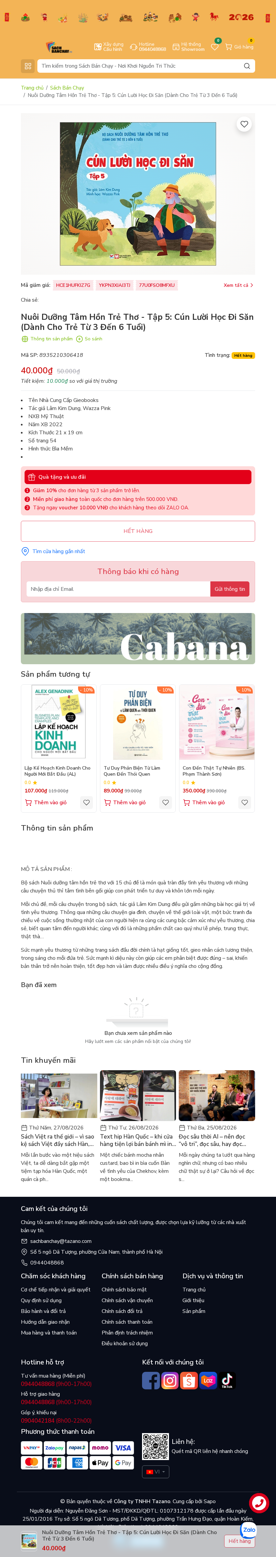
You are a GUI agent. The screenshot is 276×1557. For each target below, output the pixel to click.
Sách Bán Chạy (67, 87)
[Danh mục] (28, 66)
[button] (245, 748)
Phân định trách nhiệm (127, 1332)
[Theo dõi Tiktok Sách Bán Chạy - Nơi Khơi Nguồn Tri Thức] (227, 1381)
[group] (138, 194)
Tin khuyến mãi (48, 1060)
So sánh (93, 339)
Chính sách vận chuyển (127, 1300)
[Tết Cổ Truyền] (138, 17)
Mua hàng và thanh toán (49, 1332)
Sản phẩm (193, 1311)
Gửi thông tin (230, 589)
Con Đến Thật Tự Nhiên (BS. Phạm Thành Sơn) (214, 771)
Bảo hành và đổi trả (43, 1311)
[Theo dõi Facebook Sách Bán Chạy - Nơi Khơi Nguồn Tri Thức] (151, 1381)
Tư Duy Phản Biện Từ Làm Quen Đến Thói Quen (132, 771)
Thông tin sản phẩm (51, 339)
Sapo (209, 1501)
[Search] (247, 65)
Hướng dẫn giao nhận (45, 1322)
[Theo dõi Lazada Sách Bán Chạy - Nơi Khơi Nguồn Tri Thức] (208, 1381)
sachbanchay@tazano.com (61, 1241)
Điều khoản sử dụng (125, 1343)
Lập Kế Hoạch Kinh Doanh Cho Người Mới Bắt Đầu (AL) (58, 771)
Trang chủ (32, 87)
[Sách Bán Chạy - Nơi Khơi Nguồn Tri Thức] (49, 46)
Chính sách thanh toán (127, 1322)
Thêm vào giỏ (50, 802)
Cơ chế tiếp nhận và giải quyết (56, 1289)
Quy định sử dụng (41, 1300)
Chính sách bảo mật (124, 1289)
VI (157, 1472)
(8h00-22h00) (56, 1421)
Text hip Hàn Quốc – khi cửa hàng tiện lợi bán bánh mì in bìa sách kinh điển (136, 1140)
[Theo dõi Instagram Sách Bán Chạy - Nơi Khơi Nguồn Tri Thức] (170, 1381)
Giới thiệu (193, 1300)
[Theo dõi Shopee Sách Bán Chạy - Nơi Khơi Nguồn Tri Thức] (189, 1381)
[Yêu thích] (244, 124)
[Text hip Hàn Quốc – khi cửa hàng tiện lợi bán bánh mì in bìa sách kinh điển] (138, 1095)
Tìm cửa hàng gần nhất (58, 551)
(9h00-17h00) (56, 1384)
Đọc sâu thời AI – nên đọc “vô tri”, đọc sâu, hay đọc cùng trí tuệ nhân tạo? (212, 1140)
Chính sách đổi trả (122, 1311)
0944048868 (47, 1262)
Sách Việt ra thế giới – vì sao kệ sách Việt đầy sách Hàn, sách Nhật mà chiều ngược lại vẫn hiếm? (58, 1140)
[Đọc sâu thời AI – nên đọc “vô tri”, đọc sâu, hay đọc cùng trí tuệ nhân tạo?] (217, 1095)
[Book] (138, 638)
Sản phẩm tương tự (55, 674)
